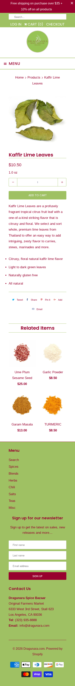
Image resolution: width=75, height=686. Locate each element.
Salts (12, 494)
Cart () (35, 24)
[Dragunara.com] (37, 42)
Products (34, 77)
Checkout (55, 24)
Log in (15, 24)
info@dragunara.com (34, 625)
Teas (12, 501)
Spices (13, 466)
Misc (12, 508)
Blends (13, 473)
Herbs (13, 480)
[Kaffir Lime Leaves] (37, 119)
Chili (12, 487)
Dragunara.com (34, 648)
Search (14, 460)
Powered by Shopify (47, 651)
